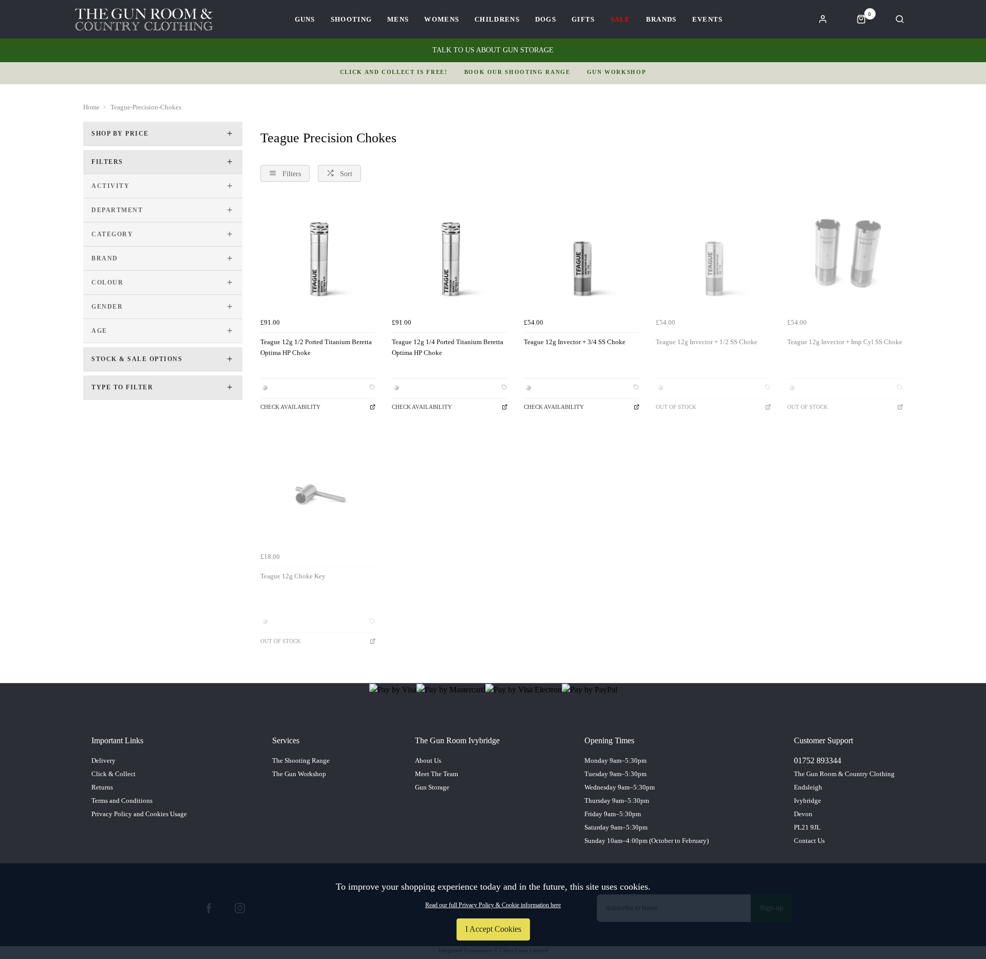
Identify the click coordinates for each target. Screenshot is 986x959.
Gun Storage (432, 787)
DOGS (545, 19)
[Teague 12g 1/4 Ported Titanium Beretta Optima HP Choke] (449, 256)
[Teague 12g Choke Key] (318, 490)
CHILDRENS (497, 19)
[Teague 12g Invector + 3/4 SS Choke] (581, 256)
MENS (398, 19)
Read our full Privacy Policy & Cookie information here (493, 905)
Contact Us (809, 840)
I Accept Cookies (493, 929)
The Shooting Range (301, 760)
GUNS (305, 19)
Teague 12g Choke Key (293, 576)
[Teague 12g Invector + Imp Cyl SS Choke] (845, 256)
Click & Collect (113, 774)
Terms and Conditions (122, 800)
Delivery (103, 760)
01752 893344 (817, 760)
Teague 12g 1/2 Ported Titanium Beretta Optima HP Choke (316, 347)
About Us (428, 760)
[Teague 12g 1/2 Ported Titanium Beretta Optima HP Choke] (318, 256)
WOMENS (441, 19)
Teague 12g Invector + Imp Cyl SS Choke (844, 342)
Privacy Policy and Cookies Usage (139, 814)
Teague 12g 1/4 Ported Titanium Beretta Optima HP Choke (447, 347)
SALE (621, 19)
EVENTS (707, 19)
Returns (102, 787)
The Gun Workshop (299, 774)
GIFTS (583, 19)
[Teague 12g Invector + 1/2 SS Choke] (713, 256)
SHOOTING (351, 19)
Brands (661, 19)
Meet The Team (436, 774)
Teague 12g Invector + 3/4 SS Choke (574, 342)
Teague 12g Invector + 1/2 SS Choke (706, 342)
